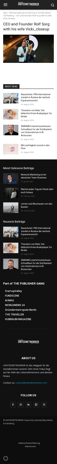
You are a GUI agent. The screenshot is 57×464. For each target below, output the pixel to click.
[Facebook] (13, 405)
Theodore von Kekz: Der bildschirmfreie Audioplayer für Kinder (36, 113)
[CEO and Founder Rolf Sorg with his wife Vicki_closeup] (28, 49)
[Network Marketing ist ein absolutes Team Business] (10, 178)
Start (5, 12)
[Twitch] (36, 405)
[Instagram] (21, 405)
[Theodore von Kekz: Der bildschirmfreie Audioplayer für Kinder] (10, 114)
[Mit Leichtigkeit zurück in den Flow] (10, 149)
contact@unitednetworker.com (31, 382)
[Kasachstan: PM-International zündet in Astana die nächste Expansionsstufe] (10, 98)
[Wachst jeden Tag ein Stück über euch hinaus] (10, 193)
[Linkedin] (28, 405)
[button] (5, 458)
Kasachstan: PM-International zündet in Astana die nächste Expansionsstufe (35, 97)
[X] (44, 405)
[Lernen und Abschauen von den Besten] (10, 207)
